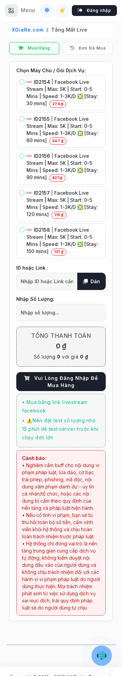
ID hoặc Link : (32, 268)
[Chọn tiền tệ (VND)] (62, 10)
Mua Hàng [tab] (38, 48)
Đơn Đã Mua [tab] (91, 48)
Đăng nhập (98, 10)
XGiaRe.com (28, 30)
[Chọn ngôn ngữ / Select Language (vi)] (47, 10)
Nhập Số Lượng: (35, 299)
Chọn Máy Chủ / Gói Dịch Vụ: (51, 70)
